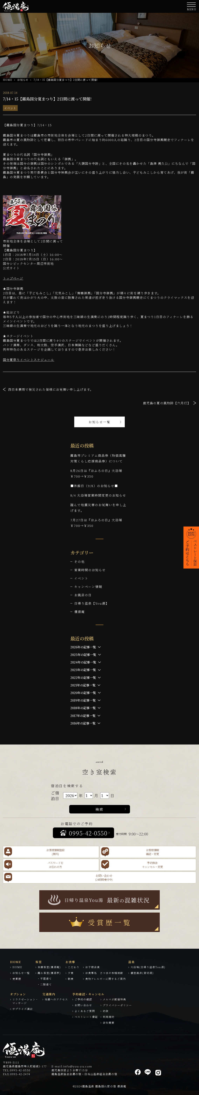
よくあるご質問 (85, 1011)
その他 (79, 561)
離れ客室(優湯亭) (49, 973)
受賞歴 (16, 979)
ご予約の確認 (83, 999)
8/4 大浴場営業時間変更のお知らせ (98, 495)
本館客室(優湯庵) (49, 967)
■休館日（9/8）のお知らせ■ (94, 486)
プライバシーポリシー (117, 1005)
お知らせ (22, 80)
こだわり (73, 967)
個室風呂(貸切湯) (142, 973)
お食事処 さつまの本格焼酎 (104, 973)
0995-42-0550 (20, 1070)
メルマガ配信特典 (114, 999)
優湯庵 (79, 611)
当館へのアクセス (56, 999)
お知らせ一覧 (100, 422)
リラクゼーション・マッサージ (25, 1001)
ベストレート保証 (86, 1017)
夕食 (71, 973)
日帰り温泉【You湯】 (91, 603)
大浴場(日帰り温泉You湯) (148, 967)
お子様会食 (92, 967)
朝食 (71, 979)
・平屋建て (44, 978)
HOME (7, 80)
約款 (106, 1011)
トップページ (13, 278)
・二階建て (44, 984)
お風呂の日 (83, 595)
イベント (10, 108)
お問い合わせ (83, 1005)
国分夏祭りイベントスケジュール (28, 359)
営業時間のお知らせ (90, 570)
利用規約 (108, 1017)
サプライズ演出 (22, 1009)
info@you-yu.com (77, 1066)
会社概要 (108, 1022)
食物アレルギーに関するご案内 (105, 979)
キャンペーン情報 (88, 586)
